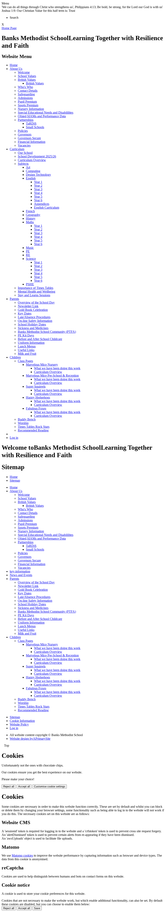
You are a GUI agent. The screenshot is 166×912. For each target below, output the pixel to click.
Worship (23, 423)
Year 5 (38, 196)
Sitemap (15, 480)
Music (30, 247)
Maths (30, 222)
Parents (14, 299)
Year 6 (38, 200)
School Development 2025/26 (37, 156)
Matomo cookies (22, 855)
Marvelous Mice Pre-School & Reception (52, 375)
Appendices (41, 204)
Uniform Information (31, 342)
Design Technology (38, 174)
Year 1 (38, 182)
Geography (33, 215)
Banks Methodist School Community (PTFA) (47, 331)
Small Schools (35, 127)
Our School (25, 152)
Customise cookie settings (49, 786)
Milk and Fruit (27, 353)
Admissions (25, 98)
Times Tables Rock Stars (33, 426)
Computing (33, 171)
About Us (16, 68)
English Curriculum (46, 207)
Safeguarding (26, 94)
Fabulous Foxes (36, 408)
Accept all (24, 786)
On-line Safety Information (35, 320)
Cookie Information (22, 720)
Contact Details (27, 90)
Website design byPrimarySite (30, 738)
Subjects (23, 163)
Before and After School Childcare (40, 339)
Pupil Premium (27, 101)
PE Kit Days (26, 335)
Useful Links (26, 350)
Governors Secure (29, 138)
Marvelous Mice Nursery (42, 364)
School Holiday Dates (32, 324)
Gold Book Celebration (33, 310)
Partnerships (25, 120)
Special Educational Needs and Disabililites (45, 112)
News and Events (21, 575)
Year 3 (38, 189)
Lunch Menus (27, 346)
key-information (20, 571)
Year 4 (38, 193)
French (30, 211)
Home (14, 65)
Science (31, 258)
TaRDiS (31, 123)
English (31, 178)
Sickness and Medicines (33, 328)
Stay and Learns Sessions (34, 295)
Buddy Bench (27, 419)
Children (15, 357)
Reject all (8, 786)
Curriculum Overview (32, 160)
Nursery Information (31, 109)
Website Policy (19, 724)
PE (28, 251)
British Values (27, 79)
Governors (24, 134)
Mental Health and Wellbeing (36, 291)
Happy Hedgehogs (38, 397)
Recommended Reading (33, 430)
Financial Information (31, 141)
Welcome (24, 72)
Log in (14, 437)
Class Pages (25, 361)
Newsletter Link (28, 306)
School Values (27, 76)
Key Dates (24, 313)
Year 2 (38, 185)
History (30, 218)
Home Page (9, 28)
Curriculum (17, 149)
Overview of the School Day (36, 302)
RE (28, 255)
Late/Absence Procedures (34, 317)
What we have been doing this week (57, 368)
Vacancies (24, 145)
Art (28, 167)
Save (37, 908)
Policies (23, 131)
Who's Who (25, 87)
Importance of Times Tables (35, 288)
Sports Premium (28, 105)
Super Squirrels (36, 386)
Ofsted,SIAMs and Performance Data (42, 116)
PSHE (30, 284)
